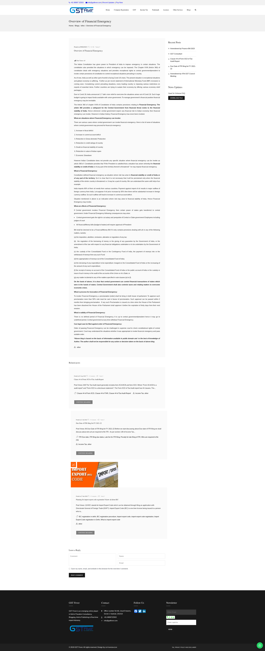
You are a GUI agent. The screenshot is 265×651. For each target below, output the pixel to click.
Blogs (189, 10)
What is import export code (110, 520)
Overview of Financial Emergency (98, 26)
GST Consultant (176, 54)
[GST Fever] (81, 10)
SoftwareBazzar (111, 647)
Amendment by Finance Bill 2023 (182, 48)
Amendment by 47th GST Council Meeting (182, 75)
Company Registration (121, 10)
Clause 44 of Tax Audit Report (120, 393)
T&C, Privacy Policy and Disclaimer (184, 647)
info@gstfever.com (110, 621)
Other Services (178, 10)
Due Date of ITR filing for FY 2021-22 (89, 423)
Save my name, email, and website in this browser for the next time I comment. (99, 569)
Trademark (155, 10)
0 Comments (92, 376)
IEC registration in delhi (87, 516)
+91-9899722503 (110, 617)
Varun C (97, 47)
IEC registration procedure (106, 516)
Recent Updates (108, 2)
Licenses (166, 10)
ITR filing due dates (97, 437)
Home (108, 10)
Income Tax (144, 10)
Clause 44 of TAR (101, 393)
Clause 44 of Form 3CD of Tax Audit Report (89, 379)
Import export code (124, 516)
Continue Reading (83, 402)
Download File (176, 98)
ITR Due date (84, 437)
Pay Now (119, 2)
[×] (260, 645)
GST (134, 10)
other (83, 26)
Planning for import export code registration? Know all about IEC (97, 499)
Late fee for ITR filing (112, 437)
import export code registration (142, 516)
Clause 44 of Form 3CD (85, 393)
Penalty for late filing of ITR (130, 437)
